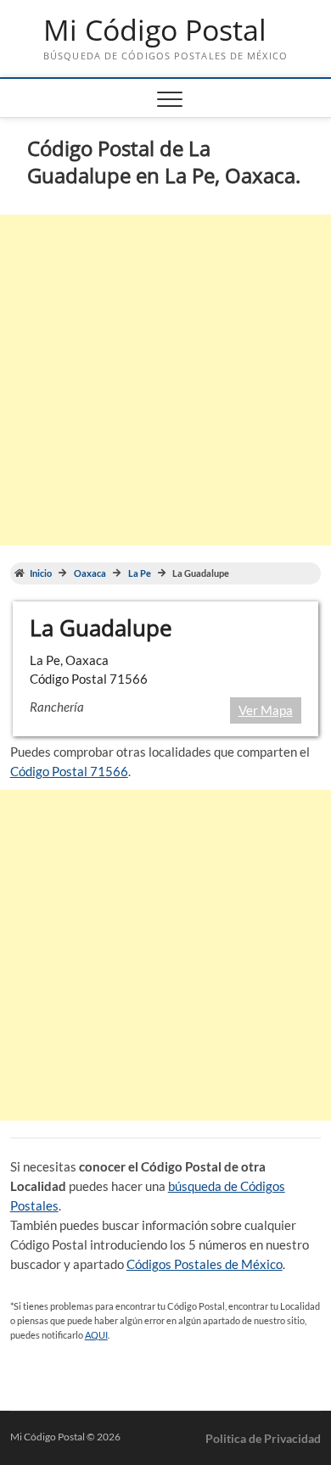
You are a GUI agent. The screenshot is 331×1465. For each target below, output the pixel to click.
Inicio (41, 573)
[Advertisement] (165, 380)
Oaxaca (90, 573)
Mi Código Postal (154, 30)
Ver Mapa (265, 710)
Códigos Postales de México (204, 1264)
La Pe (139, 573)
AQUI (96, 1334)
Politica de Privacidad (263, 1438)
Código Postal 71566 (69, 771)
